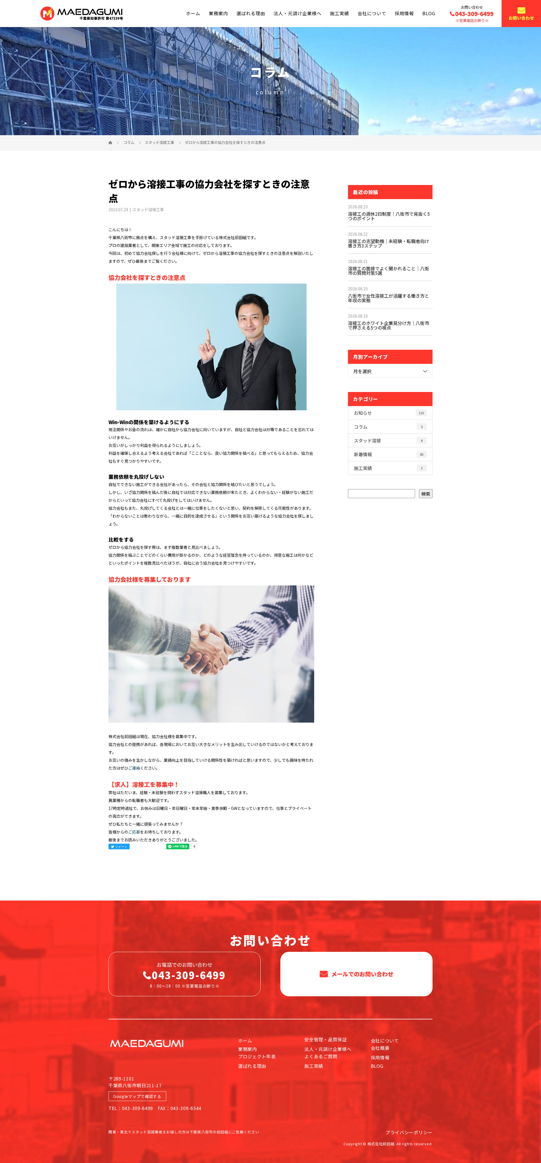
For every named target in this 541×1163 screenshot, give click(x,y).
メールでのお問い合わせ (361, 974)
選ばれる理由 (250, 13)
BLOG (428, 13)
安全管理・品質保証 (325, 1039)
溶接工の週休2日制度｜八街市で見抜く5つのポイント (389, 216)
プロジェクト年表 (257, 1056)
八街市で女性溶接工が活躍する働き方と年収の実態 (388, 298)
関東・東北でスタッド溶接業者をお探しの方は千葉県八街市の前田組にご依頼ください (183, 1132)
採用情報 (404, 13)
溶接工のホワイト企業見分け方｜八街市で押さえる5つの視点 (388, 325)
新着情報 (389, 454)
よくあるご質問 (320, 1056)
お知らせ (389, 412)
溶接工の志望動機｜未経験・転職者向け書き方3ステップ (388, 243)
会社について (372, 13)
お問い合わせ (521, 18)
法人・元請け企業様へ (298, 13)
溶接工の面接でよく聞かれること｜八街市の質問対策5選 (388, 270)
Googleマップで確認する (137, 1096)
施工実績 (339, 13)
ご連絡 (134, 768)
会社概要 (380, 1048)
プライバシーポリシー (409, 1132)
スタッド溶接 (388, 440)
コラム (388, 426)
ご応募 (134, 832)
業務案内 (218, 13)
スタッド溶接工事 (159, 142)
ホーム (193, 13)
